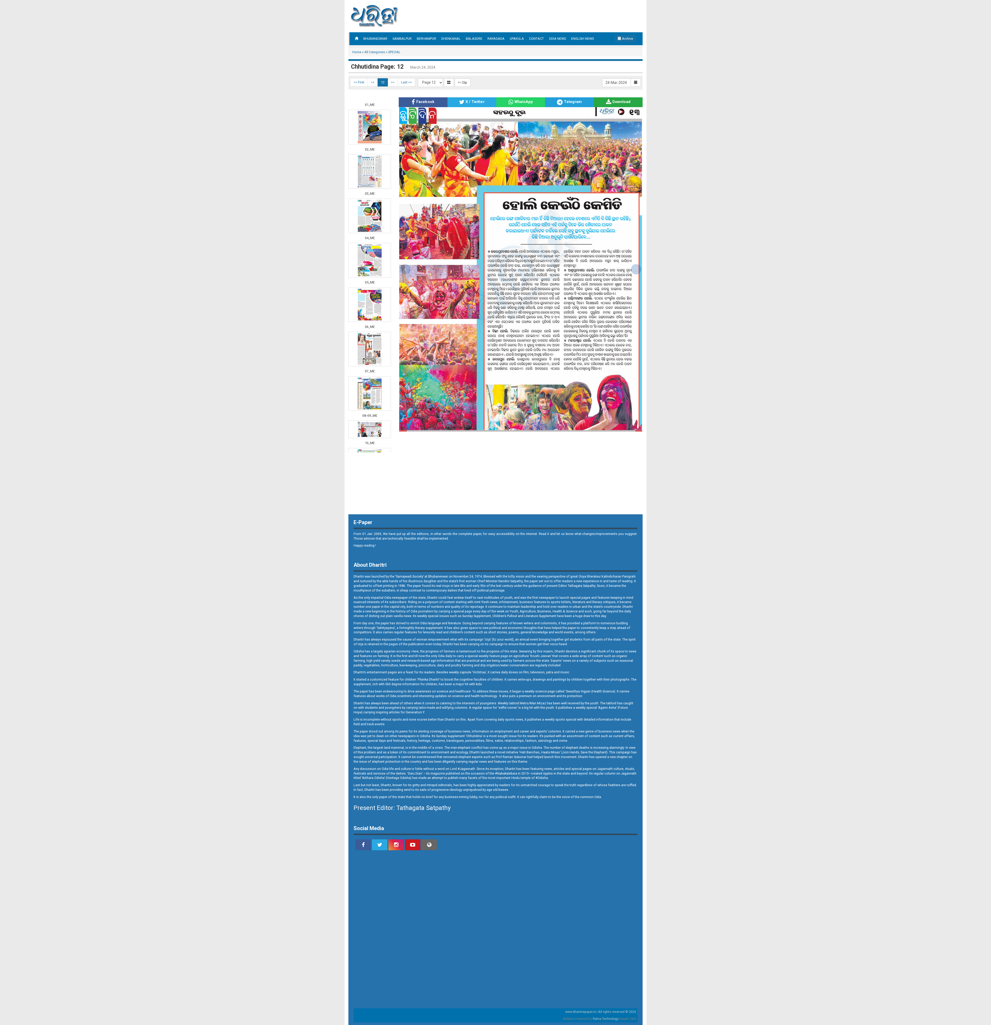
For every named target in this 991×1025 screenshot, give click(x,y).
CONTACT (536, 39)
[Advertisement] (20, 116)
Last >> (406, 82)
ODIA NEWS (557, 39)
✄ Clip (462, 82)
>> (393, 82)
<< (372, 82)
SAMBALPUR (402, 39)
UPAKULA (517, 39)
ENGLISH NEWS (582, 39)
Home (356, 52)
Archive (627, 39)
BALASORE (474, 39)
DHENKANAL (451, 39)
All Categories (374, 52)
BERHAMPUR (426, 39)
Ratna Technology (606, 1019)
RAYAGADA (496, 39)
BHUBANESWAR (375, 39)
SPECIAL (394, 52)
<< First (359, 82)
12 (383, 82)
